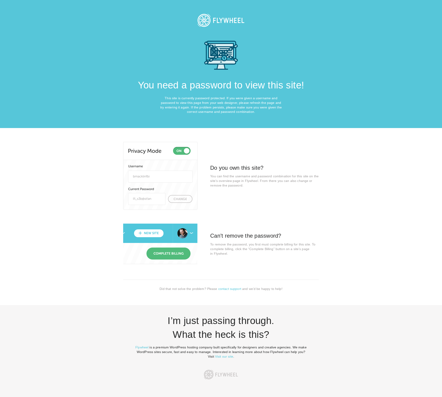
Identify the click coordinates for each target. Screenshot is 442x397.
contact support (229, 289)
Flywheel (141, 347)
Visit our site (224, 356)
